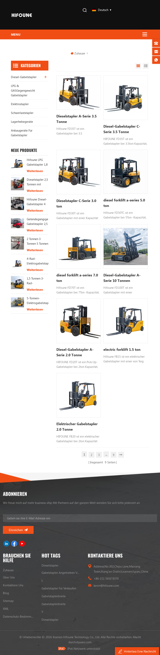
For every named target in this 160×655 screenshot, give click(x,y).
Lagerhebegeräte (22, 122)
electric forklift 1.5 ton (121, 349)
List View (146, 66)
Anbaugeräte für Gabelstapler (21, 132)
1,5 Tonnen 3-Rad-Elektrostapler (35, 280)
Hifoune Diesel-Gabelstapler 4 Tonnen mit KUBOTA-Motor (37, 201)
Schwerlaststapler (22, 113)
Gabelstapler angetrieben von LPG (61, 573)
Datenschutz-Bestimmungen (18, 616)
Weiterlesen (35, 171)
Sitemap (8, 601)
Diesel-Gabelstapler (23, 77)
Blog (6, 593)
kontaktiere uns (13, 585)
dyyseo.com (84, 642)
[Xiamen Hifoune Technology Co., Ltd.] (22, 15)
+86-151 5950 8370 (106, 578)
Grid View (138, 66)
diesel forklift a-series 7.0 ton (77, 278)
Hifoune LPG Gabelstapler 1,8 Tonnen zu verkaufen (37, 162)
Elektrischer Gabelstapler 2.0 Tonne (77, 426)
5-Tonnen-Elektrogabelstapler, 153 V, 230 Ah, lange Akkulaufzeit (38, 300)
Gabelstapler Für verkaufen (59, 588)
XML (6, 609)
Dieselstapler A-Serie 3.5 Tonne (76, 119)
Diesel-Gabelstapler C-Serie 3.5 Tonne (121, 129)
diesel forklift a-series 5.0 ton (124, 203)
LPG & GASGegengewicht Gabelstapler (23, 90)
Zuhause (79, 53)
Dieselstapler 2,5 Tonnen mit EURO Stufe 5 (37, 182)
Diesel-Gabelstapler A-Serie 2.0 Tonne (74, 352)
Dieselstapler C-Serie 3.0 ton (76, 203)
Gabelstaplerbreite (54, 596)
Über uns (9, 577)
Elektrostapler (20, 104)
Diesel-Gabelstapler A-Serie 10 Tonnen (121, 278)
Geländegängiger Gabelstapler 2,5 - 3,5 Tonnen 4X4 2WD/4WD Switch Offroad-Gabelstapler (38, 221)
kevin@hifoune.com (106, 585)
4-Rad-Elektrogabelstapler (38, 261)
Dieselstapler (50, 565)
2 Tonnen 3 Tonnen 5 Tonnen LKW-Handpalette (37, 241)
